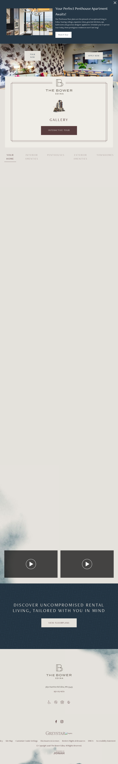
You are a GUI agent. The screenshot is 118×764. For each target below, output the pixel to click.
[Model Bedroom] (73, 454)
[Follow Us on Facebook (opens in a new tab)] (56, 721)
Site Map (9, 741)
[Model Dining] (31, 468)
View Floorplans (59, 622)
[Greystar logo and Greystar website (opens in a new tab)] (55, 735)
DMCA (90, 741)
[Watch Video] (31, 564)
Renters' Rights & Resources (73, 741)
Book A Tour (63, 34)
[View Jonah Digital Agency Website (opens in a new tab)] (59, 753)
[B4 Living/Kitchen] (95, 205)
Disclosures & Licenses (50, 741)
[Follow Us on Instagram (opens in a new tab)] (61, 721)
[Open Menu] (110, 56)
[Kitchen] (16, 373)
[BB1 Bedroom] (73, 329)
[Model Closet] (101, 373)
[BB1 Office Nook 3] (31, 261)
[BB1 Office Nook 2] (16, 233)
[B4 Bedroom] (38, 192)
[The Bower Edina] (59, 86)
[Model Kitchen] (101, 454)
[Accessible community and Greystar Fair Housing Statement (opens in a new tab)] (49, 702)
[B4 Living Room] (45, 233)
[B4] (17, 343)
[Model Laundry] (23, 401)
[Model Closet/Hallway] (23, 427)
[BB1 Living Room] (17, 289)
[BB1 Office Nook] (95, 179)
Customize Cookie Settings (27, 741)
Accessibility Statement (106, 741)
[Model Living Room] (95, 536)
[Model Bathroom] (45, 373)
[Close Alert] (115, 2)
